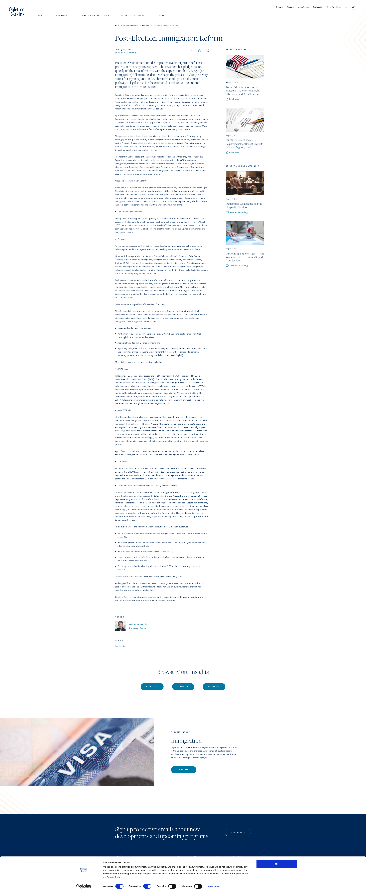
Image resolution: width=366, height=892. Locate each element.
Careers (290, 6)
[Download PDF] (192, 50)
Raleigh (143, 627)
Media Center (303, 6)
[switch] (147, 886)
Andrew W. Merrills (127, 52)
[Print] (199, 50)
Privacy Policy (114, 877)
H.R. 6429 (174, 375)
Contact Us (317, 6)
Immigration (120, 645)
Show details (214, 886)
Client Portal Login (334, 6)
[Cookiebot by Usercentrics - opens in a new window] (83, 886)
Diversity (279, 6)
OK (277, 864)
